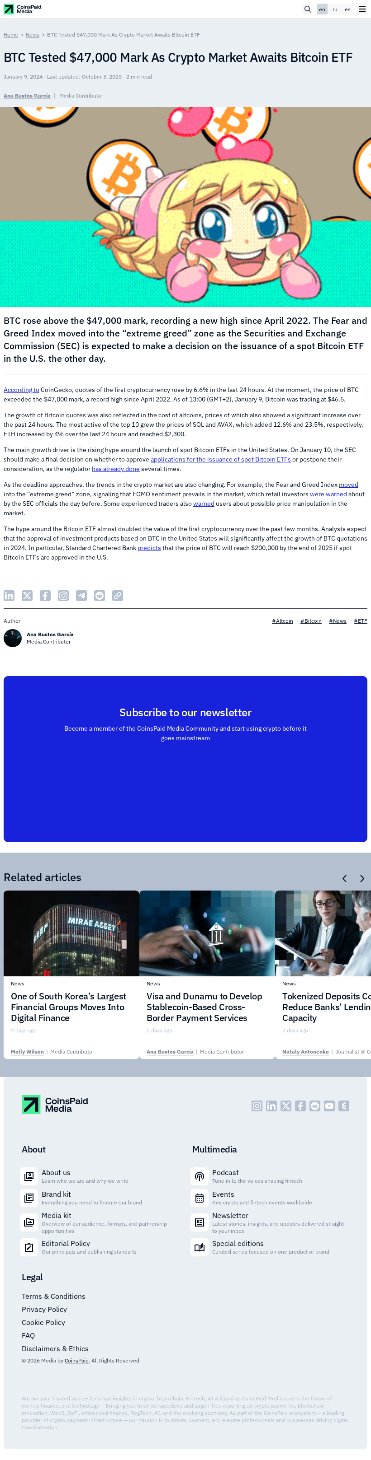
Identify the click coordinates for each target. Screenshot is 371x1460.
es (348, 9)
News (32, 34)
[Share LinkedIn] (9, 595)
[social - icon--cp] (343, 1106)
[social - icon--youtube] (329, 1106)
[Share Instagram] (63, 595)
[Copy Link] (117, 595)
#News (338, 620)
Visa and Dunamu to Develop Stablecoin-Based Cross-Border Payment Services (204, 1007)
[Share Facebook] (45, 595)
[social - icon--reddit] (314, 1106)
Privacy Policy (44, 1309)
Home (11, 34)
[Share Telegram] (81, 595)
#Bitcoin (311, 620)
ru (335, 9)
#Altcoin (282, 620)
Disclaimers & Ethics (55, 1348)
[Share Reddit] (99, 595)
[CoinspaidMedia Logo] (23, 9)
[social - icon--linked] (271, 1106)
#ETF (360, 620)
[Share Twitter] (27, 595)
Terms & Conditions (54, 1296)
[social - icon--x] (286, 1106)
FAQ (28, 1335)
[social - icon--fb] (300, 1106)
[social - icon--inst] (257, 1106)
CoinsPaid (77, 1360)
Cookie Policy (43, 1322)
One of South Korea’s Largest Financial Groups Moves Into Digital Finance (68, 1007)
